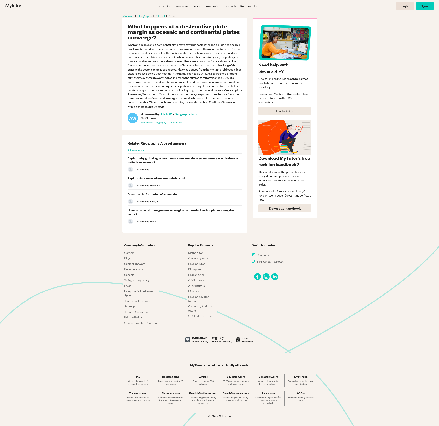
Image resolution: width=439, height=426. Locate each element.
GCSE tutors (196, 280)
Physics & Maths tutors (198, 299)
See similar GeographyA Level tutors (161, 122)
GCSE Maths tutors (200, 316)
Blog (127, 258)
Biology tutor (196, 269)
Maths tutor (195, 253)
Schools (129, 275)
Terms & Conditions (136, 312)
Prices (196, 6)
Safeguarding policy (136, 280)
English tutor (196, 275)
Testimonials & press (137, 301)
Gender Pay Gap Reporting (141, 323)
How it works (181, 6)
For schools (229, 6)
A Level (160, 16)
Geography (145, 16)
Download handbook (285, 208)
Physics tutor (196, 264)
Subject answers (134, 264)
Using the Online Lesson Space (139, 293)
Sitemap (129, 306)
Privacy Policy (133, 317)
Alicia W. (166, 114)
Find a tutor (164, 6)
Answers (128, 16)
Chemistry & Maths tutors (200, 308)
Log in (405, 6)
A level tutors (196, 285)
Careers (129, 253)
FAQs (127, 285)
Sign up (425, 6)
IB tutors (193, 291)
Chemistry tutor (198, 258)
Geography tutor (186, 114)
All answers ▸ (136, 150)
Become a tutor (248, 6)
